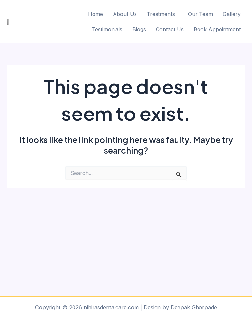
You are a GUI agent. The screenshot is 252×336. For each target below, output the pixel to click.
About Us (125, 14)
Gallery (232, 14)
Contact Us (170, 29)
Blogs (139, 29)
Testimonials (107, 29)
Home (95, 14)
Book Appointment (217, 29)
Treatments (161, 14)
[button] (162, 14)
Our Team (200, 14)
